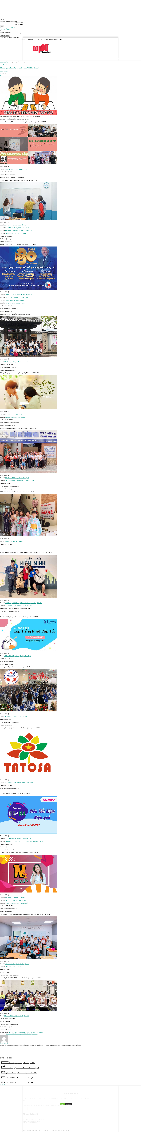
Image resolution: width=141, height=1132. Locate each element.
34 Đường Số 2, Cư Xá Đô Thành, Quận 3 (15, 716)
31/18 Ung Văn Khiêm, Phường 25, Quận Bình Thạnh (18, 782)
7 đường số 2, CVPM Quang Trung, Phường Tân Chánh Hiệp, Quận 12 (24, 841)
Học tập (6, 62)
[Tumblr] (42, 1108)
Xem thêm (2, 1084)
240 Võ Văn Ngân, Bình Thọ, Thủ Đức (15, 900)
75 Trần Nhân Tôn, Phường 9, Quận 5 (15, 300)
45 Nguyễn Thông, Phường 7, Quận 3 (15, 303)
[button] (118, 58)
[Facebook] (115, 39)
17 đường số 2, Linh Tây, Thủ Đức (13, 541)
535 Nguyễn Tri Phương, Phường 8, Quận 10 (17, 478)
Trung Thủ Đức (4, 71)
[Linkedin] (117, 39)
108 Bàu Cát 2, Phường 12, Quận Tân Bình (16, 297)
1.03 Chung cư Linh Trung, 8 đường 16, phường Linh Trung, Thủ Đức (23, 603)
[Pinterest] (38, 1108)
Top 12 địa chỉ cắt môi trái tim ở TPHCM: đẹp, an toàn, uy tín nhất (25, 1032)
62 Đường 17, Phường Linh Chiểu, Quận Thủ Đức (18, 230)
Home (1, 62)
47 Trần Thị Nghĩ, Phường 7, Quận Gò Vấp (16, 903)
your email (18, 33)
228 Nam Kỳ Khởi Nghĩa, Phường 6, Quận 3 (16, 361)
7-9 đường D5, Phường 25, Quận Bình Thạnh (16, 169)
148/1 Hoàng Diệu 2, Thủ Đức (13, 966)
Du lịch (3, 1071)
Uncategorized (4, 1061)
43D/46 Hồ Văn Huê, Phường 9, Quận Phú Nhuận (18, 294)
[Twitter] (119, 39)
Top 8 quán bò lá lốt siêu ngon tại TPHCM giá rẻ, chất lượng (22, 1034)
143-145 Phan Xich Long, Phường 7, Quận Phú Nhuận (19, 480)
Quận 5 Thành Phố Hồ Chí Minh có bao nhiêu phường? (17, 1078)
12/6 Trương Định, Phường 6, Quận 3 (15, 417)
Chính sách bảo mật (5, 29)
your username (19, 22)
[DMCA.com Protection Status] (66, 1105)
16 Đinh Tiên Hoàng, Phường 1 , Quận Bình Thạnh (17, 656)
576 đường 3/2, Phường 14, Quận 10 (14, 897)
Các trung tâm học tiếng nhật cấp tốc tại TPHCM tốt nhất (19, 68)
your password (19, 24)
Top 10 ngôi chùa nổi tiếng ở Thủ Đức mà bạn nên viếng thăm (19, 1073)
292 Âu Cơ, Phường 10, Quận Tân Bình (15, 225)
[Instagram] (29, 1108)
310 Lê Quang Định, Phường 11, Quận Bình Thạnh (18, 838)
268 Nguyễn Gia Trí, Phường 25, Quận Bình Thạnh (18, 605)
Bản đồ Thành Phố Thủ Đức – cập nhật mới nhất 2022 (17, 1083)
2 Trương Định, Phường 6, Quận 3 (14, 414)
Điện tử (3, 1066)
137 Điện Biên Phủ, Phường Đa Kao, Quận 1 (17, 964)
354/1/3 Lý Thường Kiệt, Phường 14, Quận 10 (16, 1016)
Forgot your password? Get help (8, 28)
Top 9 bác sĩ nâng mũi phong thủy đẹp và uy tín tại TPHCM (18, 1063)
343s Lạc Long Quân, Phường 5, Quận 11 (16, 233)
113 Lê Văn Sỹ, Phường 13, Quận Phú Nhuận (17, 227)
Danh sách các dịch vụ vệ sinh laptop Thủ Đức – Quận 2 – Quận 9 (20, 1068)
